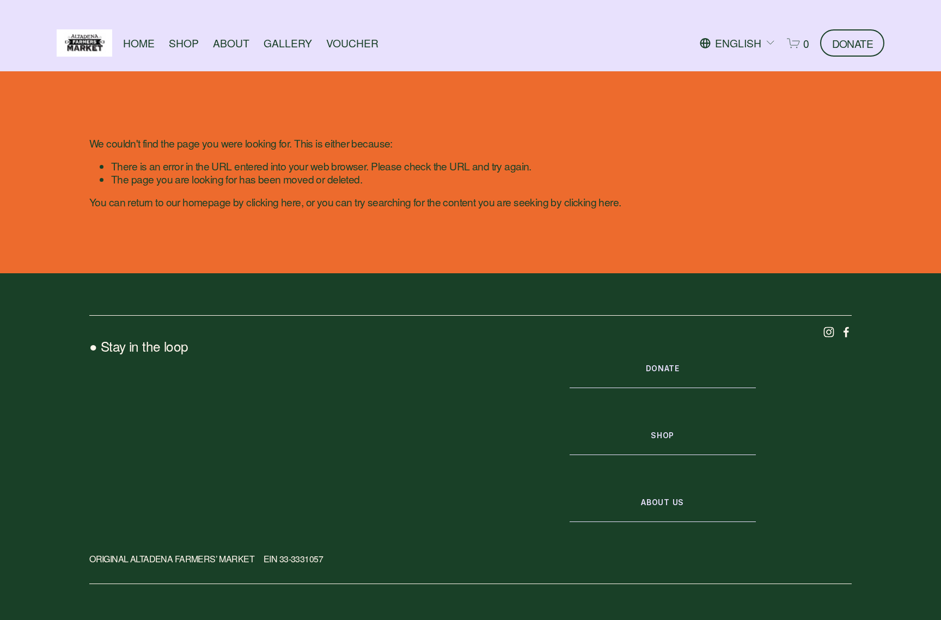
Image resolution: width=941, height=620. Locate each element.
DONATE (852, 43)
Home (139, 42)
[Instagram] (828, 332)
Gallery (288, 42)
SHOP (184, 42)
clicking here (273, 201)
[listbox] (737, 43)
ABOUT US (662, 502)
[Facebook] (846, 332)
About (231, 42)
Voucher (352, 42)
